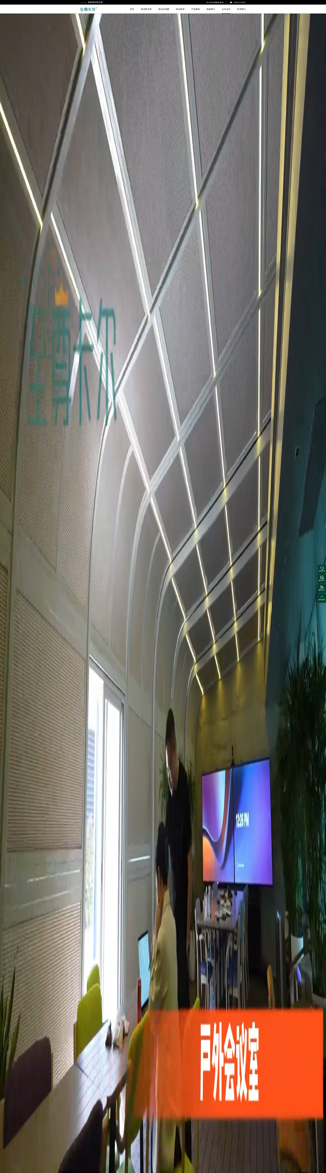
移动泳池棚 (163, 9)
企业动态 (226, 9)
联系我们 (241, 9)
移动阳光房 (146, 9)
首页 (132, 9)
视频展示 (211, 9)
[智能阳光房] (89, 9)
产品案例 (195, 9)
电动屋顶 (180, 9)
